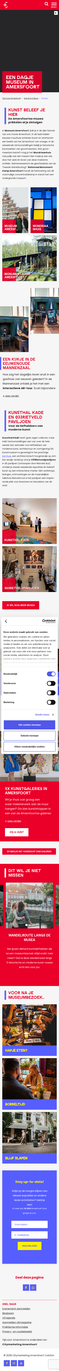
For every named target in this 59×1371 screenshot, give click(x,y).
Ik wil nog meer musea (21, 605)
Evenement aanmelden (16, 1308)
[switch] (51, 683)
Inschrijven (29, 1246)
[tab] (26, 925)
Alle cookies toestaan (29, 724)
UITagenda (8, 1318)
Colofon (49, 1355)
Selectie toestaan (30, 735)
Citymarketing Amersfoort (28, 1355)
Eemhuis (6, 456)
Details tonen (42, 714)
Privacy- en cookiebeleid (17, 1331)
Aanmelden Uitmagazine (16, 1322)
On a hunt (17, 832)
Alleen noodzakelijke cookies (29, 746)
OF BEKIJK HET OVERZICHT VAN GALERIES (29, 851)
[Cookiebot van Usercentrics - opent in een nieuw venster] (42, 621)
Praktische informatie (15, 1327)
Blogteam (8, 1313)
